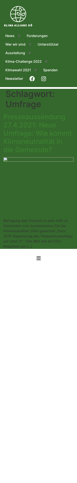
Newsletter (14, 78)
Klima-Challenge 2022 (23, 61)
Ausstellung (15, 53)
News (10, 36)
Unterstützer (48, 44)
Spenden (50, 70)
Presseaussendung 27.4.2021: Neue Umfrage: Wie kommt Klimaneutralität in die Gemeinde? (37, 133)
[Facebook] (38, 271)
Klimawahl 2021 (18, 70)
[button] (38, 258)
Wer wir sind (15, 44)
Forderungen (37, 36)
